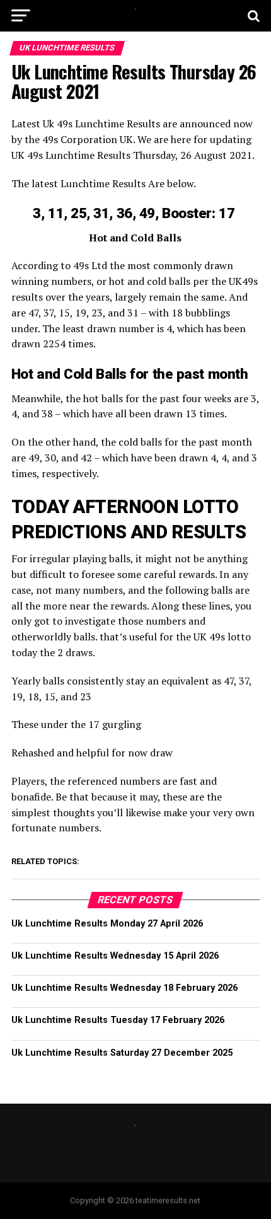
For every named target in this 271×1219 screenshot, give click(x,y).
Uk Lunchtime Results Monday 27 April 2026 (107, 923)
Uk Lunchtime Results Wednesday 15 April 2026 (115, 955)
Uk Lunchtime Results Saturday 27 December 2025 (122, 1053)
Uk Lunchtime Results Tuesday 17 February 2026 (117, 1020)
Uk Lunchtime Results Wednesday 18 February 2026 (124, 988)
